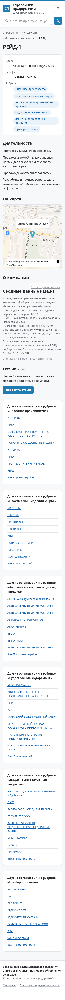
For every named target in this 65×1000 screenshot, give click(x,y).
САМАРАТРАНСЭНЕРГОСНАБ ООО (27, 924)
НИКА (10, 425)
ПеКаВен (12, 845)
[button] (32, 234)
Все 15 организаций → (21, 945)
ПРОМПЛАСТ (15, 522)
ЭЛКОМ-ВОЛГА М (18, 938)
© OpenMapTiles (29, 261)
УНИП (11, 536)
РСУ (9, 709)
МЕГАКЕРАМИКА (17, 838)
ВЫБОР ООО (15, 640)
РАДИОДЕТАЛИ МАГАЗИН (23, 917)
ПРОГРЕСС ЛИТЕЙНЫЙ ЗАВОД (26, 463)
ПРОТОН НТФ (15, 903)
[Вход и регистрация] (58, 8)
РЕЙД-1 (11, 470)
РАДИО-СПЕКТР (16, 910)
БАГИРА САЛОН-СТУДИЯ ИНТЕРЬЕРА (29, 809)
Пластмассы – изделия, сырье (34, 96)
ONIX (10, 802)
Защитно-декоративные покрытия (30, 120)
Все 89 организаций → (21, 563)
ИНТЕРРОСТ (14, 417)
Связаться (9, 985)
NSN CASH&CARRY (18, 557)
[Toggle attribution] (58, 261)
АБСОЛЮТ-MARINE (19, 685)
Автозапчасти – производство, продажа (34, 104)
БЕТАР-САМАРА (16, 889)
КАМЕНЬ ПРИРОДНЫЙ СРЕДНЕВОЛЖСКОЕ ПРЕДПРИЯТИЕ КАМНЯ (28, 826)
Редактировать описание (45, 287)
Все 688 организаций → (22, 654)
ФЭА (10, 931)
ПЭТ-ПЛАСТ (14, 529)
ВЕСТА (11, 633)
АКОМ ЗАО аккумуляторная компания (31, 599)
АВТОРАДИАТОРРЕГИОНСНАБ (25, 619)
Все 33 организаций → (21, 858)
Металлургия (30, 32)
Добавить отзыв (18, 390)
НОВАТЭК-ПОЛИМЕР (20, 542)
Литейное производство (20, 38)
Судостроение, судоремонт (32, 112)
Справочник (10, 32)
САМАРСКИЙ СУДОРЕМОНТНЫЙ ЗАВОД (32, 716)
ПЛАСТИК (13, 515)
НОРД (10, 703)
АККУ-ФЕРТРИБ (16, 626)
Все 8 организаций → (20, 477)
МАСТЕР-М (14, 508)
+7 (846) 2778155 (24, 77)
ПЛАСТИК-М (15, 550)
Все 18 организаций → (21, 756)
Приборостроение (26, 129)
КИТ (9, 896)
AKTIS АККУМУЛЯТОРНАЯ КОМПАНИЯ (30, 605)
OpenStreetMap (14, 265)
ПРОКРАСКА (14, 852)
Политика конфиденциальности (40, 985)
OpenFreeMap (13, 261)
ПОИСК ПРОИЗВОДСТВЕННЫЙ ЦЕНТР (30, 442)
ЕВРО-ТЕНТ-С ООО (18, 816)
